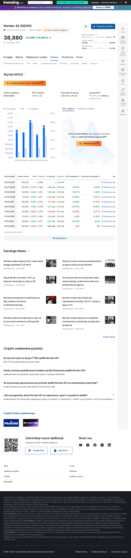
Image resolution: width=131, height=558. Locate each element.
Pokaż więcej (109, 337)
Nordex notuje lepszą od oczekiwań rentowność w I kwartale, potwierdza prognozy (81, 321)
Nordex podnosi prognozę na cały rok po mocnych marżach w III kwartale (22, 320)
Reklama (73, 471)
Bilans (35, 63)
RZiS (28, 63)
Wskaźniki (63, 63)
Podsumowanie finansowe (14, 63)
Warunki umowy (81, 552)
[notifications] (121, 2)
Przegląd (8, 57)
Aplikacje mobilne (11, 471)
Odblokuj (108, 37)
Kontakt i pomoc (76, 476)
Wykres (19, 57)
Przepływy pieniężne (49, 63)
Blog (6, 466)
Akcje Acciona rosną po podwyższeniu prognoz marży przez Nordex (81, 263)
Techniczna (67, 57)
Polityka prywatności (99, 552)
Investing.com (9, 268)
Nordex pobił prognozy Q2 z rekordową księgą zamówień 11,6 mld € (23, 263)
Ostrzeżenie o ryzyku (119, 552)
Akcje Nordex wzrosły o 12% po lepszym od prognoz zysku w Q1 (20, 279)
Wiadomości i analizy (36, 57)
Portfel (7, 476)
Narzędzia (8, 482)
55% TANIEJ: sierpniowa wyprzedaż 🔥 (72, 2)
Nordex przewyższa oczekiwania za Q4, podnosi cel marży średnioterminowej (22, 301)
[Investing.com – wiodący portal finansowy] (14, 2)
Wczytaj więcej (59, 238)
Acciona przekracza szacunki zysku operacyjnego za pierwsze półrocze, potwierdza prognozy (80, 281)
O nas (72, 466)
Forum (79, 57)
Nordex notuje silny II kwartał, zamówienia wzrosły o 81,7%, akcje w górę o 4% (81, 301)
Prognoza (93, 63)
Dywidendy (74, 63)
